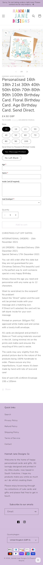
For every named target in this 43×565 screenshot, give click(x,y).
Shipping (15, 120)
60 (25, 135)
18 (16, 129)
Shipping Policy (12, 432)
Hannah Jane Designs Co (20, 558)
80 (6, 141)
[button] (3, 16)
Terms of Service (12, 438)
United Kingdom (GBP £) (20, 540)
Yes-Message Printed (15, 151)
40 (6, 135)
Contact (8, 444)
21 (25, 129)
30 (35, 129)
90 (16, 141)
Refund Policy (11, 426)
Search (8, 414)
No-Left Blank (12, 158)
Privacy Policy (11, 420)
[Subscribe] (35, 511)
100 (26, 141)
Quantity (5, 210)
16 (6, 129)
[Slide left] (15, 71)
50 (16, 135)
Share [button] (8, 389)
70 (35, 135)
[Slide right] (27, 71)
